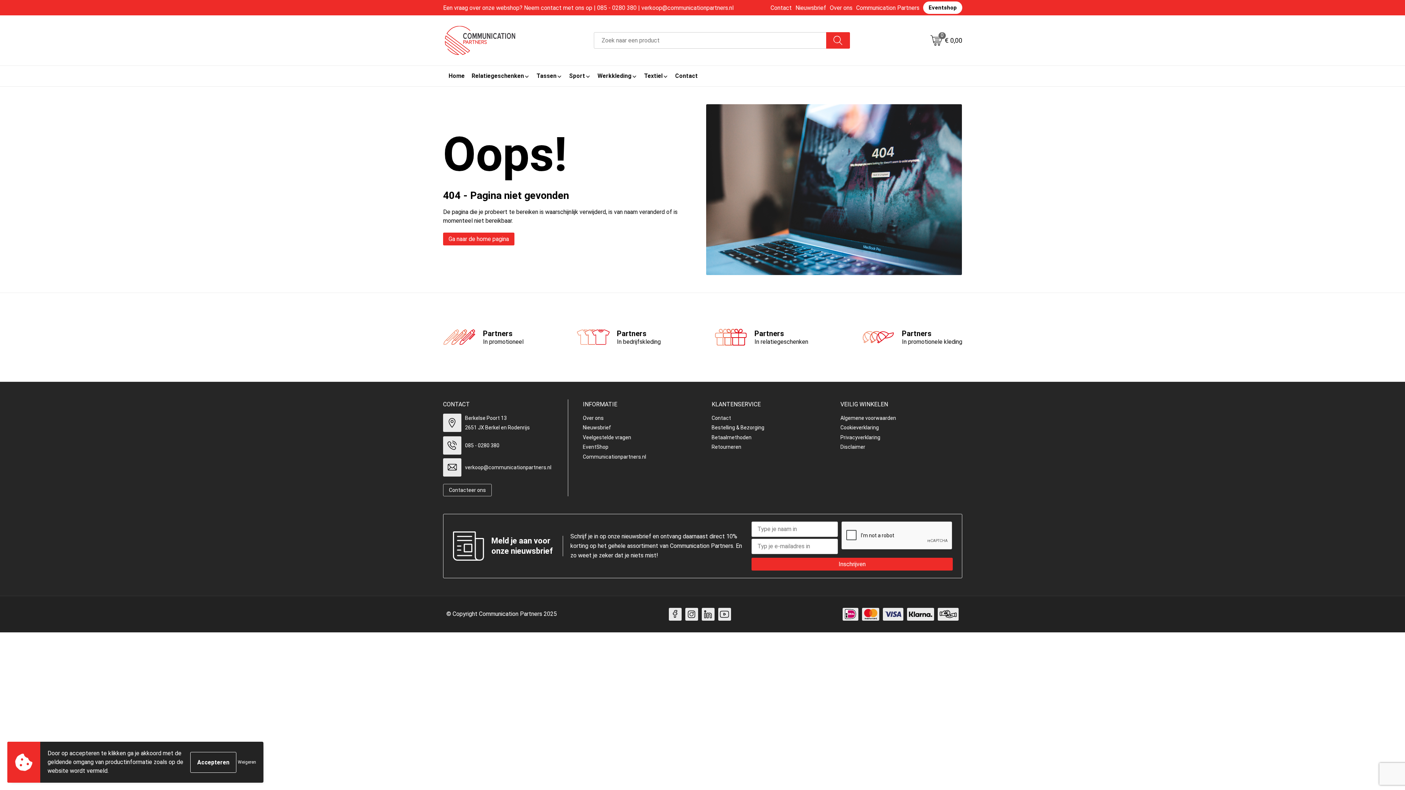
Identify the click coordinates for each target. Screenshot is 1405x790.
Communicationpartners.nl (614, 457)
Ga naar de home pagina (479, 239)
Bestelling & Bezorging (738, 427)
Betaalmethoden (732, 437)
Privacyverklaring (860, 437)
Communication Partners (887, 7)
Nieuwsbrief (810, 7)
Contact (781, 7)
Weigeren (247, 762)
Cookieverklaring (859, 427)
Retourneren (726, 447)
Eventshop (943, 7)
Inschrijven (852, 564)
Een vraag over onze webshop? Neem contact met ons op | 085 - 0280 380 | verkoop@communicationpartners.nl (588, 7)
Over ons (841, 7)
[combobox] (710, 40)
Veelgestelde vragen (607, 437)
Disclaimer (852, 447)
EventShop (595, 447)
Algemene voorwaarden (868, 418)
